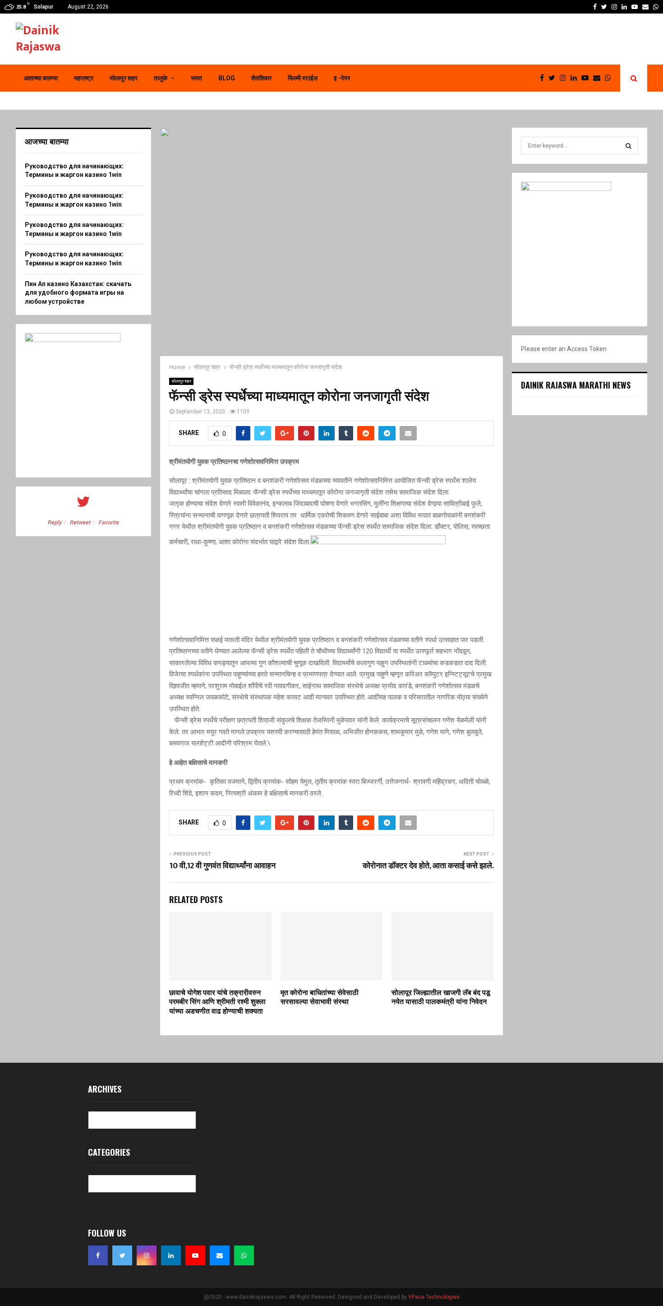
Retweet (80, 522)
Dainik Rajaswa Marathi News (576, 385)
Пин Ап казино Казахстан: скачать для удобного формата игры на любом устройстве (78, 292)
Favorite (109, 522)
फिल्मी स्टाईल (303, 78)
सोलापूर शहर (124, 78)
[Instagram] (565, 78)
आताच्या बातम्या (41, 78)
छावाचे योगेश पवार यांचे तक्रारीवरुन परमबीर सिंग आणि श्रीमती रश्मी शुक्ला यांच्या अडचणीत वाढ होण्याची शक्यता (217, 1002)
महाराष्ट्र (83, 78)
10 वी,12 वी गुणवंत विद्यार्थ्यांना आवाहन (222, 866)
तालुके (160, 78)
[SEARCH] (628, 146)
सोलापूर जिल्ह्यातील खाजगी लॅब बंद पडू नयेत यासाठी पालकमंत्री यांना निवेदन (440, 998)
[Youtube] (587, 78)
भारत (196, 78)
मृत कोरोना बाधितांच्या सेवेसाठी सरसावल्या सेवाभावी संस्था (320, 998)
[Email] (599, 78)
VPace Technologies (434, 1297)
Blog (226, 78)
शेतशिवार (261, 78)
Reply (55, 522)
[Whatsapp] (610, 78)
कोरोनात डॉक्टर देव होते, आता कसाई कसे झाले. (428, 866)
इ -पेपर (342, 78)
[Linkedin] (576, 78)
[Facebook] (544, 78)
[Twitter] (554, 78)
